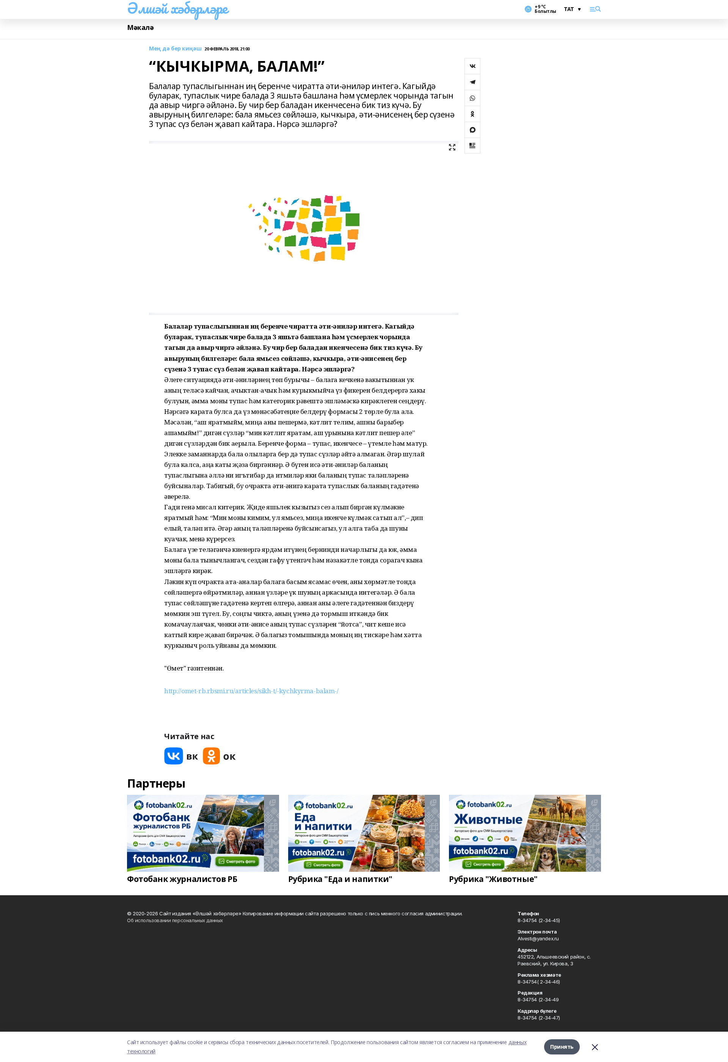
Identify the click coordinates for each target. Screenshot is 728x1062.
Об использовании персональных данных (175, 920)
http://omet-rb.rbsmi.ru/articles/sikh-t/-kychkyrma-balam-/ (251, 690)
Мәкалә (140, 27)
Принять (562, 1046)
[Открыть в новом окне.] (181, 755)
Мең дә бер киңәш (175, 48)
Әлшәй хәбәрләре (177, 8)
